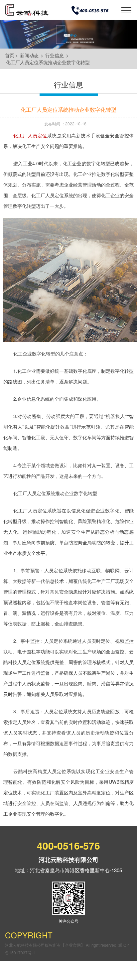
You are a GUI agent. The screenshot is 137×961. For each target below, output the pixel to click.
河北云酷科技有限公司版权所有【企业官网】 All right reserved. (61, 945)
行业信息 (54, 55)
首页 (9, 55)
